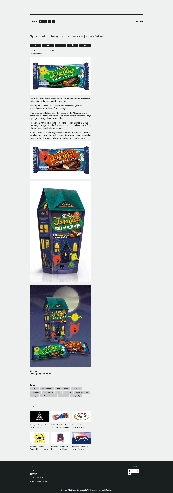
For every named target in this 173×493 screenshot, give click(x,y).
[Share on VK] (85, 45)
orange (34, 396)
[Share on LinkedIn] (60, 45)
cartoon (35, 388)
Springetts (63, 396)
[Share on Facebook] (35, 45)
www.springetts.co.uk (40, 373)
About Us (34, 470)
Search (138, 21)
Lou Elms (68, 392)
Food (40, 53)
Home (32, 466)
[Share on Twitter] (48, 45)
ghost (66, 388)
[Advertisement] (125, 77)
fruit (58, 388)
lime (58, 392)
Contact (33, 474)
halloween (76, 388)
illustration (36, 392)
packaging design (48, 396)
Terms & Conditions (38, 481)
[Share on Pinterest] (72, 45)
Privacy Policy (36, 478)
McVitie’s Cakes (82, 392)
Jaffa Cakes (48, 392)
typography (76, 396)
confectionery (47, 388)
